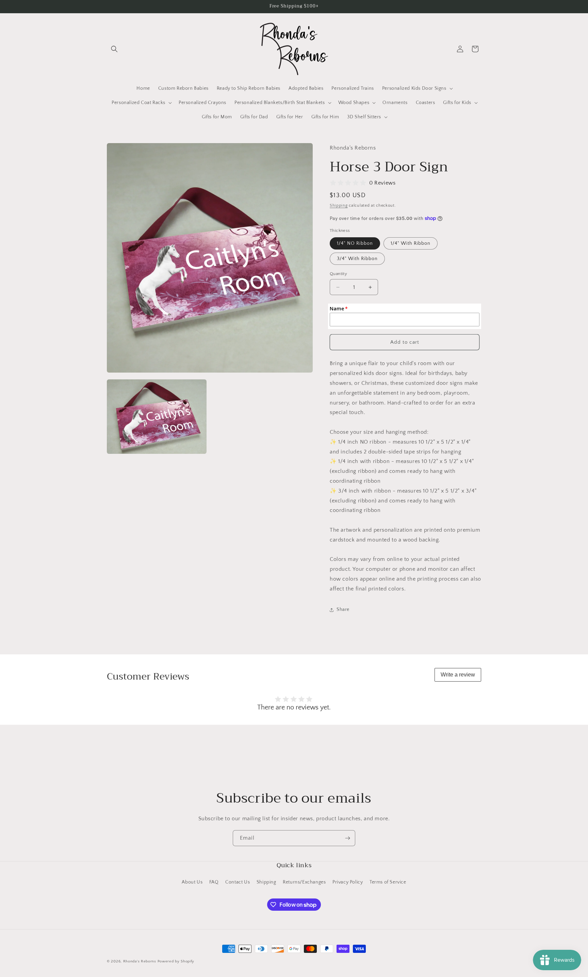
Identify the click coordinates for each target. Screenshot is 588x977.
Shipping (339, 205)
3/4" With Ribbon (357, 258)
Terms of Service (388, 882)
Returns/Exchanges (304, 882)
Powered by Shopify (176, 961)
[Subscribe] (347, 838)
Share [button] (343, 609)
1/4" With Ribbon (410, 243)
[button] (114, 48)
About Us (192, 882)
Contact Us (237, 882)
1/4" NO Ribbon (355, 243)
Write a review (458, 675)
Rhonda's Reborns (139, 961)
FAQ (214, 882)
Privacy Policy (347, 882)
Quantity (338, 273)
